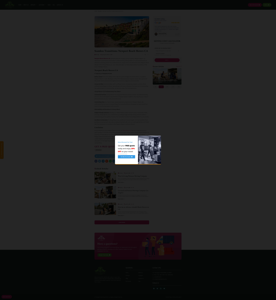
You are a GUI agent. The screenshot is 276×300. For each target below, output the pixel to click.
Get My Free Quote (126, 156)
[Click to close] (159, 137)
